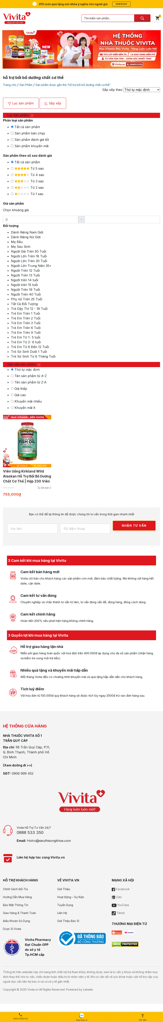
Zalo (118, 897)
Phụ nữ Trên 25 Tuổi (26, 299)
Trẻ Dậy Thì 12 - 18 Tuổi (29, 309)
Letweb (88, 989)
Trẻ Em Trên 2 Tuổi (25, 318)
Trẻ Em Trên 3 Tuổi (25, 323)
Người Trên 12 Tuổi (25, 270)
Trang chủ (9, 85)
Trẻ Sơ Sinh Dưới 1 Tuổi (29, 352)
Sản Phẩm (25, 85)
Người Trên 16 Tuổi (25, 290)
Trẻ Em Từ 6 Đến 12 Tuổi (30, 347)
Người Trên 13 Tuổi (25, 275)
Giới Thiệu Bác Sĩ (68, 921)
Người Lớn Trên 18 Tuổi (29, 256)
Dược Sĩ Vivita (12, 929)
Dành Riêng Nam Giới (27, 232)
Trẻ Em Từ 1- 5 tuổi (25, 337)
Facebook (122, 889)
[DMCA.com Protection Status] (125, 944)
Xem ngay (121, 4)
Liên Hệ (62, 913)
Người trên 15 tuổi (24, 285)
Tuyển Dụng (65, 905)
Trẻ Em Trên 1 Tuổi (25, 313)
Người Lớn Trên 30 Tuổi (29, 261)
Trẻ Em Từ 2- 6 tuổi (26, 342)
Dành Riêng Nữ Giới (26, 237)
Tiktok (120, 913)
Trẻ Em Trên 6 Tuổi (26, 328)
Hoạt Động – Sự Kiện (70, 897)
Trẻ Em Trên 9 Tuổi (26, 333)
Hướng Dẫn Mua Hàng (17, 897)
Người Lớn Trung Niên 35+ (31, 266)
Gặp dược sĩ (81, 1020)
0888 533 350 (30, 832)
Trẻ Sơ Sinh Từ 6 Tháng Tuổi (33, 356)
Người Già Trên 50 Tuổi (28, 251)
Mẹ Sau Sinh (20, 247)
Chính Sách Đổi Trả (15, 889)
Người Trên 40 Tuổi (26, 294)
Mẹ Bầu (17, 242)
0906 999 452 (22, 773)
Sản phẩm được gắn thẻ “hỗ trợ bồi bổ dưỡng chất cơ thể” (73, 85)
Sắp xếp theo (112, 90)
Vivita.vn (32, 989)
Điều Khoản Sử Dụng (16, 921)
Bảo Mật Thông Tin (15, 905)
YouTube (122, 905)
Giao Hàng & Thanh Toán (19, 913)
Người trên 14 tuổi (24, 280)
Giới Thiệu (63, 889)
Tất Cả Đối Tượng (24, 304)
